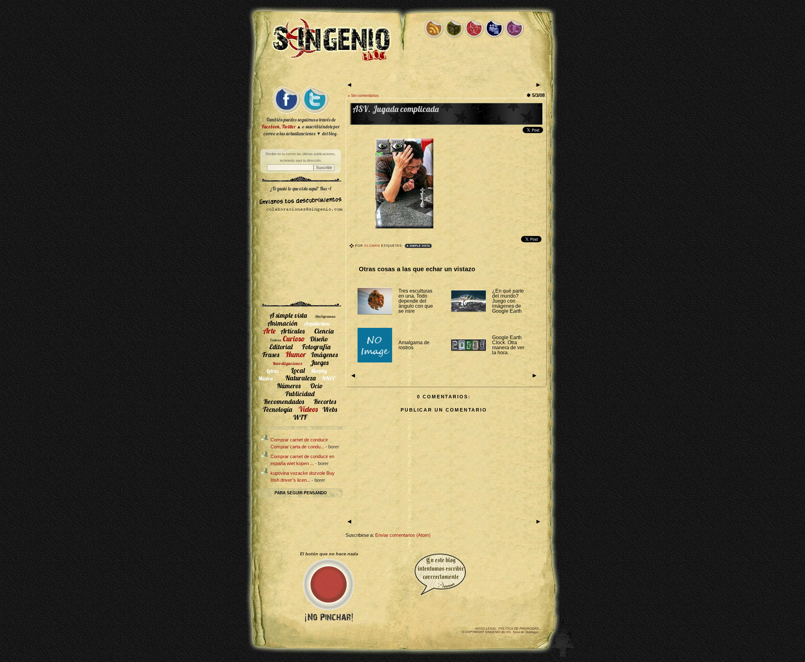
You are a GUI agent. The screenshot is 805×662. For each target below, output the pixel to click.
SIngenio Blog (498, 632)
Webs (329, 409)
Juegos (319, 362)
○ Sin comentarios (363, 95)
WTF (300, 417)
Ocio (316, 385)
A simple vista (418, 245)
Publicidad (299, 393)
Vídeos (308, 409)
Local (298, 370)
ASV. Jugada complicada (396, 109)
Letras (272, 370)
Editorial (280, 346)
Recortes (325, 401)
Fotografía (316, 346)
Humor (296, 354)
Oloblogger (532, 632)
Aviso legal (486, 628)
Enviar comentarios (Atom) (402, 535)
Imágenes (324, 354)
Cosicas (275, 340)
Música (265, 378)
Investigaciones (287, 363)
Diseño (319, 338)
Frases (270, 354)
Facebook (271, 127)
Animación (282, 323)
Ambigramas (325, 316)
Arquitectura (317, 323)
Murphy (319, 370)
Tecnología (277, 409)
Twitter (289, 127)
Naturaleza (300, 377)
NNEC (329, 378)
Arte (269, 330)
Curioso (294, 338)
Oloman (372, 245)
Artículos (292, 331)
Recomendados (284, 401)
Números (289, 385)
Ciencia (324, 331)
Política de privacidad (518, 628)
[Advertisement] (402, 74)
